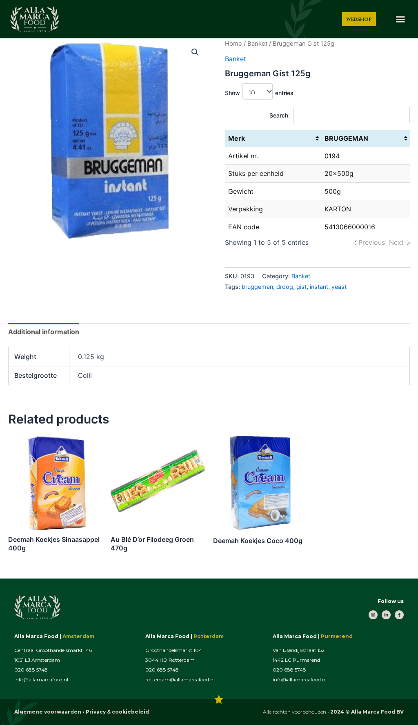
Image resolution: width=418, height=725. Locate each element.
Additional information (43, 332)
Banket (257, 43)
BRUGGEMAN (346, 138)
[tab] (43, 331)
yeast (339, 286)
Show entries (259, 92)
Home (233, 43)
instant (319, 286)
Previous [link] (371, 242)
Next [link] (396, 242)
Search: (279, 115)
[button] (400, 19)
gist (301, 286)
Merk (236, 138)
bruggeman (257, 286)
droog (284, 286)
